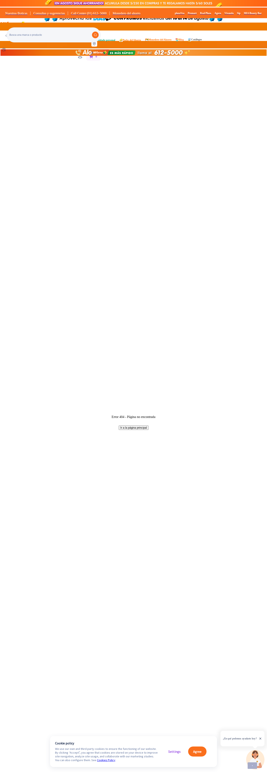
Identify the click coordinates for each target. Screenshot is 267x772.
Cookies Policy (106, 760)
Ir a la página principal (133, 427)
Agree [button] (197, 751)
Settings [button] (174, 751)
